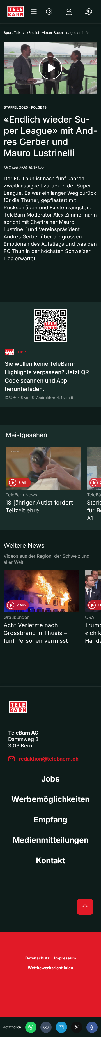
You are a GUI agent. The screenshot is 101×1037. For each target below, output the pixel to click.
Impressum (65, 958)
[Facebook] (92, 1027)
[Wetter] (69, 11)
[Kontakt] (89, 11)
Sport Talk (12, 32)
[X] (76, 1027)
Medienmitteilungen (51, 840)
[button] (46, 1027)
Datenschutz (37, 958)
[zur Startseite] (16, 11)
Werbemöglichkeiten (50, 799)
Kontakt (50, 860)
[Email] (61, 1027)
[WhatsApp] (30, 1027)
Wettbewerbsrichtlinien (50, 967)
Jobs (50, 778)
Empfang (50, 819)
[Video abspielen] (50, 68)
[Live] (49, 11)
